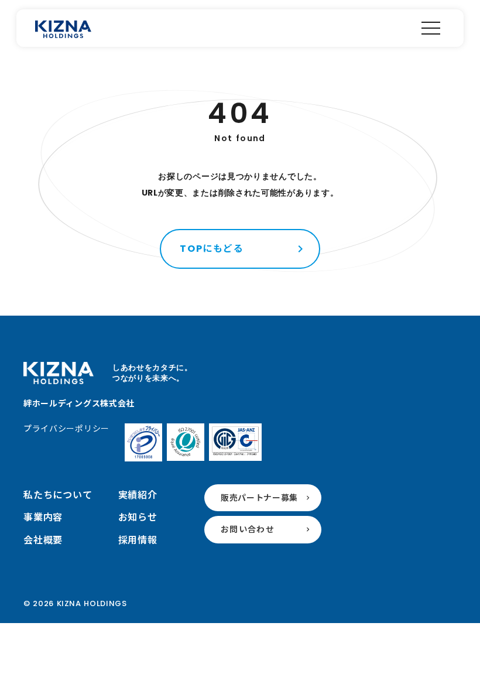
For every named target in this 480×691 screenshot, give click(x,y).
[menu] (431, 28)
